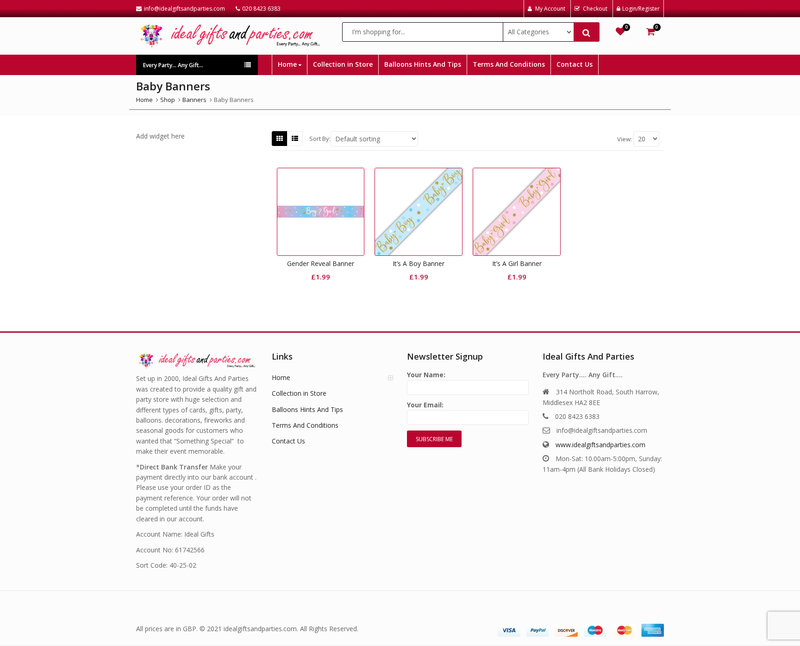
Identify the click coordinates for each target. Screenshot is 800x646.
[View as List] (295, 138)
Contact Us (574, 64)
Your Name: (426, 374)
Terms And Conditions (509, 64)
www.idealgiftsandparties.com (600, 444)
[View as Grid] (280, 138)
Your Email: (425, 404)
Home (288, 64)
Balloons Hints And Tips (422, 64)
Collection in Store (343, 64)
